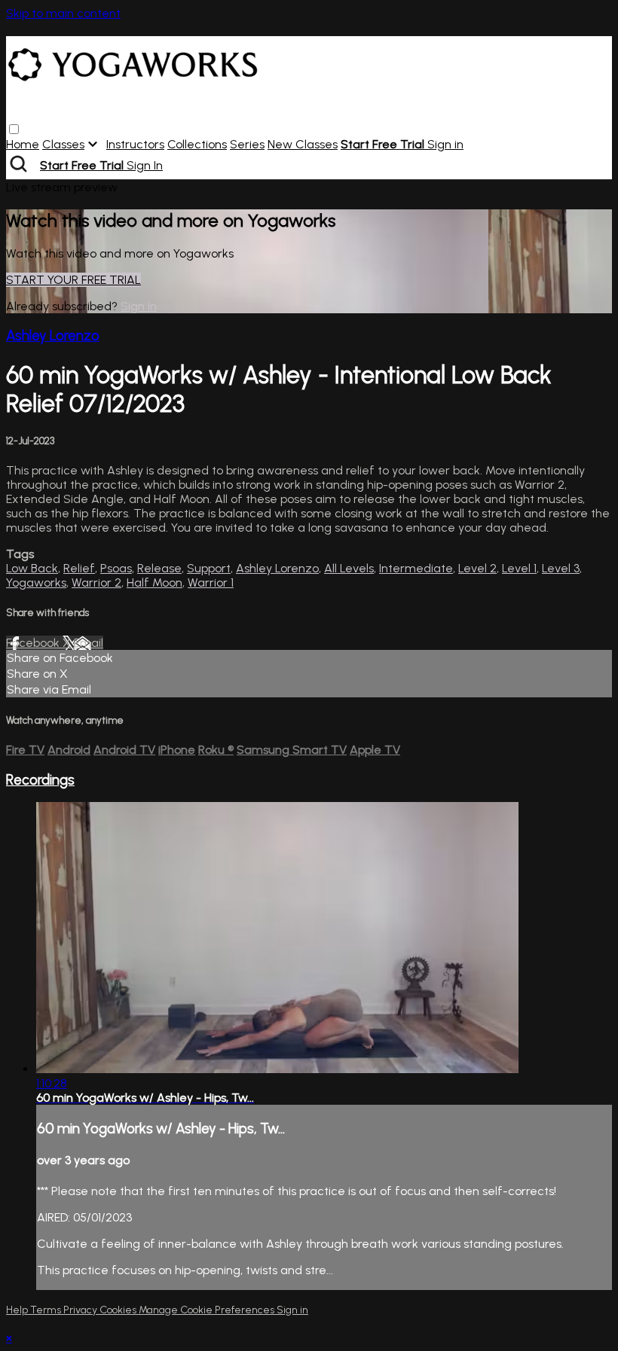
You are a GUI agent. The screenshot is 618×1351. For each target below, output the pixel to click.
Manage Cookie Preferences (208, 1310)
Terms (46, 1310)
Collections (197, 144)
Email (88, 643)
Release (159, 568)
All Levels (349, 568)
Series (247, 144)
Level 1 (519, 568)
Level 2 (477, 568)
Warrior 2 (96, 582)
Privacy (81, 1310)
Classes (63, 144)
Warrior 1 (211, 582)
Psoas (116, 568)
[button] (14, 129)
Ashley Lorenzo (52, 335)
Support (209, 568)
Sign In (145, 165)
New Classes (303, 144)
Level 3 (561, 568)
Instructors (135, 144)
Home (22, 144)
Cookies (119, 1310)
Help (18, 1310)
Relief (79, 568)
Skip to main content (63, 13)
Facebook (34, 643)
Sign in (445, 144)
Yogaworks (36, 582)
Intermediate (416, 568)
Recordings (40, 779)
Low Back (32, 568)
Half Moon (154, 582)
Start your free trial (73, 280)
